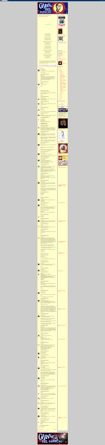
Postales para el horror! (62, 79)
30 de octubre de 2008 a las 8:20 (44, 290)
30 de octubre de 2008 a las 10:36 (45, 365)
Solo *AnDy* (42, 356)
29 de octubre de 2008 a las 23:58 (45, 218)
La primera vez (61, 89)
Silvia (41, 273)
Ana (41, 392)
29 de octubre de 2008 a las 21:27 (45, 125)
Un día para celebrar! (62, 75)
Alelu (41, 114)
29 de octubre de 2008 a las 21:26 (45, 117)
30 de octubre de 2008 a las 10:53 (45, 383)
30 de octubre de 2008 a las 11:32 (45, 400)
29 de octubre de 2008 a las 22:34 (45, 180)
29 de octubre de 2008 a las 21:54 (45, 151)
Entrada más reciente (40, 429)
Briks (41, 83)
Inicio (48, 429)
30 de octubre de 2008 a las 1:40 (44, 261)
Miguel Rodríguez (43, 352)
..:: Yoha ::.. (42, 165)
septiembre (61, 92)
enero (60, 98)
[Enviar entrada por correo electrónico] (55, 65)
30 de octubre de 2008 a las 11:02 (45, 391)
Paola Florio (42, 69)
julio (60, 94)
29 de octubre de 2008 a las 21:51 (45, 142)
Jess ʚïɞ (42, 269)
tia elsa (41, 219)
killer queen (42, 159)
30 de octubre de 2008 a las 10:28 (45, 360)
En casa (61, 78)
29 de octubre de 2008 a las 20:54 (45, 96)
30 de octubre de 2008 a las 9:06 (44, 298)
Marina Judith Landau (43, 407)
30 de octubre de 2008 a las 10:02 (45, 342)
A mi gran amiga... (62, 74)
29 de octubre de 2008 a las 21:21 (45, 107)
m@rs (41, 334)
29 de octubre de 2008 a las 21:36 (45, 131)
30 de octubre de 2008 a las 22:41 (45, 425)
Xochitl (41, 102)
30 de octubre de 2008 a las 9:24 (44, 313)
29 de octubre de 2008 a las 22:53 (45, 214)
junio (60, 95)
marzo (60, 97)
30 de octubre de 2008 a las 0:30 (44, 235)
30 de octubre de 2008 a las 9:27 (44, 325)
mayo (60, 96)
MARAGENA (42, 421)
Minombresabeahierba (43, 126)
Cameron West (42, 397)
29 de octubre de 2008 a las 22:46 (45, 197)
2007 (60, 99)
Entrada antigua (55, 429)
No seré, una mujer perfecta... (63, 76)
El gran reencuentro (62, 77)
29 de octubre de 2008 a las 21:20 (45, 101)
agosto (61, 93)
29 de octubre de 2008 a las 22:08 (45, 173)
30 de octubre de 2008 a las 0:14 (44, 223)
